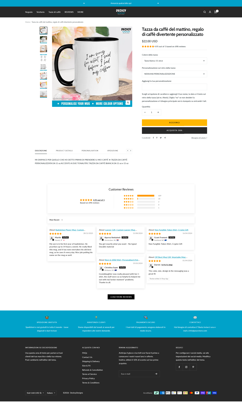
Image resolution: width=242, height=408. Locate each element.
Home (27, 22)
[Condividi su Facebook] (153, 138)
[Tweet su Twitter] (161, 138)
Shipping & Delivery (91, 361)
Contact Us (87, 357)
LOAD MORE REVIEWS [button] (121, 297)
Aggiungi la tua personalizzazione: (157, 81)
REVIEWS (69, 12)
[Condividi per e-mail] (165, 138)
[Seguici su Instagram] (186, 367)
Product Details (64, 151)
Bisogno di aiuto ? (199, 138)
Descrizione (41, 151)
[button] (148, 46)
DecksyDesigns (76, 393)
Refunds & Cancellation (92, 370)
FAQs (84, 353)
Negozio (29, 12)
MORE (80, 12)
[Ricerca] (205, 12)
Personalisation (90, 151)
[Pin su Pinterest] (156, 138)
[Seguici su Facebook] (179, 367)
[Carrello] (215, 12)
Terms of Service (89, 374)
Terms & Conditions (90, 382)
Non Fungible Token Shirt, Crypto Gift (171, 230)
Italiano (50, 393)
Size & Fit (86, 365)
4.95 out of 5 (99, 200)
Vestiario (40, 12)
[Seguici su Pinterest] (193, 367)
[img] (55, 233)
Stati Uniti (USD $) (34, 393)
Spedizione (112, 151)
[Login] (210, 12)
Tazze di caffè (55, 12)
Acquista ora (175, 130)
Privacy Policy (88, 378)
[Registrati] (156, 374)
